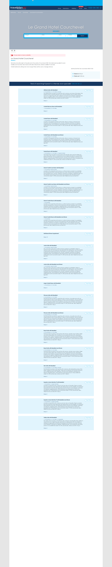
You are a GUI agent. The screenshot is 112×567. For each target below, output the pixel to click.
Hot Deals (81, 6)
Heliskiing (74, 8)
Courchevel (25, 12)
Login (85, 6)
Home (59, 8)
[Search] (82, 35)
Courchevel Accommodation (36, 12)
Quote (80, 8)
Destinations (66, 8)
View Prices (88, 90)
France (19, 12)
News (85, 8)
